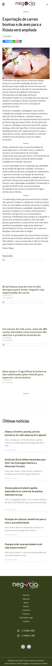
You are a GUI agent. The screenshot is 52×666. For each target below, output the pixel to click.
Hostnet (44, 663)
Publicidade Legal (26, 617)
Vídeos (26, 602)
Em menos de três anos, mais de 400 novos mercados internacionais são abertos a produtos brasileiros (24, 332)
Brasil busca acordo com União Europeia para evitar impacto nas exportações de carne (23, 289)
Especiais (26, 599)
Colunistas (26, 610)
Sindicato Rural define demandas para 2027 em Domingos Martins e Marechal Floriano (25, 463)
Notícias (26, 595)
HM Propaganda (23, 663)
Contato (26, 621)
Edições (26, 606)
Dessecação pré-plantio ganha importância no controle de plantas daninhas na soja (24, 491)
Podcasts (26, 614)
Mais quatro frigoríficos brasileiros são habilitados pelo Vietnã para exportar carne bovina (24, 374)
